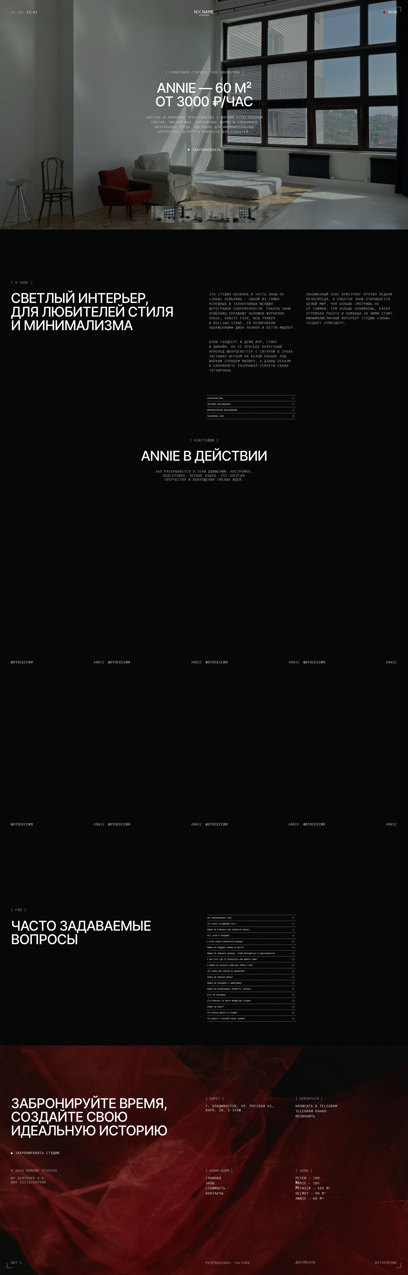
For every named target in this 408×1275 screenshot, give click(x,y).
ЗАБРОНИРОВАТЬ (206, 149)
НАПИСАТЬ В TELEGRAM (316, 1106)
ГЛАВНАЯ (213, 1178)
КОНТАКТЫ (214, 1193)
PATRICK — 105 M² (313, 1188)
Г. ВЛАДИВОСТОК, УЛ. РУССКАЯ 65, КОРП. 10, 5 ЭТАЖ (240, 1108)
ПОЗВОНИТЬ (305, 1116)
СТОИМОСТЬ (216, 1188)
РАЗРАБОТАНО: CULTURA (228, 1262)
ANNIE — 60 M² (309, 1198)
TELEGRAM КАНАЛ (310, 1111)
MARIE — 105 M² (307, 1185)
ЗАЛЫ (210, 1183)
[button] (390, 12)
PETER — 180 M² (307, 1180)
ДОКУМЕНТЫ (305, 1262)
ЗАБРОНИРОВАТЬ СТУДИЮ (37, 1153)
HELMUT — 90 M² (310, 1193)
